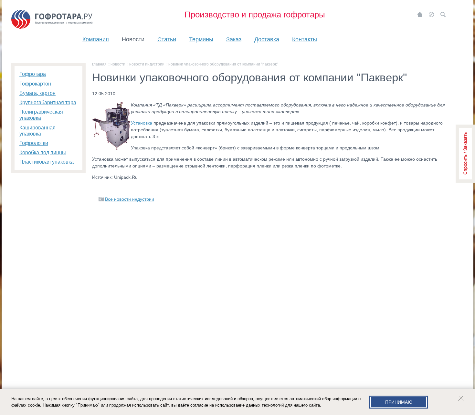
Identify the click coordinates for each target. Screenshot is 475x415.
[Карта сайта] (431, 14)
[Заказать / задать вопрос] (465, 154)
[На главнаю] (419, 14)
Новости (133, 39)
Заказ (233, 39)
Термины (201, 39)
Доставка (266, 39)
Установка (141, 123)
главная (99, 64)
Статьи (166, 39)
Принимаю (398, 402)
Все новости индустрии (129, 199)
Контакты (304, 39)
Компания (95, 39)
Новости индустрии (146, 64)
